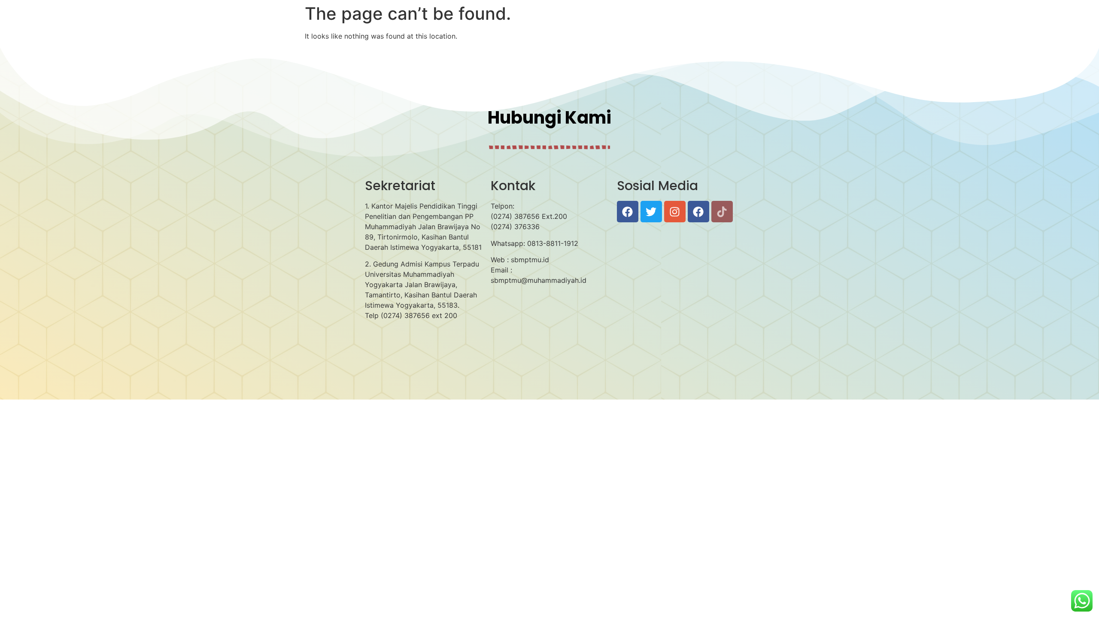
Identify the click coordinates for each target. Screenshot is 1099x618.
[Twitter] (651, 211)
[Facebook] (627, 211)
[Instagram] (675, 211)
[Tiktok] (722, 211)
